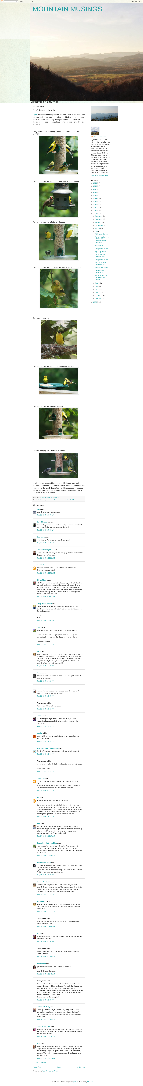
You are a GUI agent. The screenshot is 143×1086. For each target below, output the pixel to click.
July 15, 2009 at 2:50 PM (45, 942)
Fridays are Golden (101, 234)
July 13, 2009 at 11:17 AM (46, 558)
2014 (95, 198)
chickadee (58, 500)
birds (47, 500)
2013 (95, 201)
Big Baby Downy (100, 252)
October (98, 222)
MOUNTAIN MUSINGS (67, 9)
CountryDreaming (43, 1026)
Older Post (81, 1067)
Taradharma (41, 964)
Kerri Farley (41, 565)
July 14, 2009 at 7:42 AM (45, 791)
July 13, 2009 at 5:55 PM (45, 726)
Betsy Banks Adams (44, 604)
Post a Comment (40, 1063)
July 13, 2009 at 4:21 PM (45, 681)
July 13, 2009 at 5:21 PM (45, 709)
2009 (95, 213)
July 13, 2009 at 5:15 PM (45, 696)
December (99, 216)
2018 (95, 186)
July (96, 231)
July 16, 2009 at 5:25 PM (45, 1000)
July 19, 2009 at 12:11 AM (46, 1058)
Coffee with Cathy (43, 1007)
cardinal (52, 500)
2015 (95, 195)
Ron (38, 1043)
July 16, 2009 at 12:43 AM (46, 974)
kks (38, 509)
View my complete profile (99, 175)
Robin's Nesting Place (45, 550)
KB (38, 798)
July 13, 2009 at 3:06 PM (45, 620)
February (98, 295)
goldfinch (65, 500)
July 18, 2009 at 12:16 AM (46, 1036)
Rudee (39, 673)
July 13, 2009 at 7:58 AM (45, 530)
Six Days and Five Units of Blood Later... (101, 277)
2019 (95, 183)
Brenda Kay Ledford (44, 882)
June (97, 283)
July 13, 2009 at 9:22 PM (45, 771)
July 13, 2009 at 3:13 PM (45, 644)
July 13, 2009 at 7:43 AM (45, 515)
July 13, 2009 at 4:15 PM (45, 666)
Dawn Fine (41, 778)
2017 (95, 189)
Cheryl (39, 627)
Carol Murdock (42, 522)
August (97, 228)
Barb (39, 933)
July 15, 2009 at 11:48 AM (46, 926)
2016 (95, 192)
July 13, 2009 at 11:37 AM (46, 573)
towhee (77, 500)
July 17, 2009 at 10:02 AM (46, 1019)
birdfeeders (41, 500)
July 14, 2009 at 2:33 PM (45, 875)
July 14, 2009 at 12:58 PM (46, 855)
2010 (95, 210)
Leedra (39, 733)
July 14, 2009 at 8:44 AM (45, 816)
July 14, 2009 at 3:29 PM (45, 894)
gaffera (75, 1082)
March (97, 292)
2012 (95, 204)
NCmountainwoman (100, 137)
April (97, 289)
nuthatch (71, 500)
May (96, 286)
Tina (38, 824)
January (98, 298)
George (39, 716)
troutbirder (41, 688)
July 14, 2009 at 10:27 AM (46, 836)
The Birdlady (41, 901)
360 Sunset (99, 245)
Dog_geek (41, 537)
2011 (95, 207)
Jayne (35, 115)
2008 (95, 302)
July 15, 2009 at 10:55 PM (46, 957)
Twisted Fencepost (44, 862)
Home (59, 1067)
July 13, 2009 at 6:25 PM (45, 741)
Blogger (90, 1082)
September (99, 225)
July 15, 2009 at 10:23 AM (46, 911)
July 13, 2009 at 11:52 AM (46, 597)
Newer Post (37, 1067)
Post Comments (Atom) (50, 1071)
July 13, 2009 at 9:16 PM (45, 754)
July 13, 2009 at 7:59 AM (45, 543)
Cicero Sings (41, 580)
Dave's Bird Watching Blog (47, 843)
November (99, 219)
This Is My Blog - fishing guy (47, 748)
